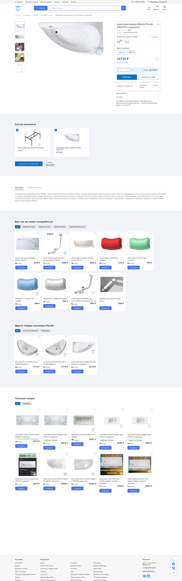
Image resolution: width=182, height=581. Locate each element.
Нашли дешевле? (122, 62)
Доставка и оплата (31, 2)
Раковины (74, 563)
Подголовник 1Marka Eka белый (55, 299)
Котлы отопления (76, 580)
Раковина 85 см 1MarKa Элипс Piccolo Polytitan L (54, 363)
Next (113, 55)
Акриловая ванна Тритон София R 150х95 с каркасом (55, 480)
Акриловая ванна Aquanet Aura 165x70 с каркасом (55, 436)
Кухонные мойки (76, 566)
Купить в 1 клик (148, 77)
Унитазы (43, 571)
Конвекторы (97, 568)
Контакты (65, 2)
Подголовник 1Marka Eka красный (108, 259)
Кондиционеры (98, 571)
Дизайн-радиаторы (99, 566)
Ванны (36, 15)
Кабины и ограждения (47, 580)
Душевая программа (47, 577)
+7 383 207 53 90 (149, 568)
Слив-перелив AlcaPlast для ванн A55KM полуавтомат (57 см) (83, 300)
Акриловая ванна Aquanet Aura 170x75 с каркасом (139, 436)
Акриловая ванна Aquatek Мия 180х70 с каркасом (26, 480)
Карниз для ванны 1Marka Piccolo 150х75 (25, 259)
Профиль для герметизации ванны (109, 300)
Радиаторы (97, 563)
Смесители (43, 574)
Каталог (42, 8)
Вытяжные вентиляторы (101, 574)
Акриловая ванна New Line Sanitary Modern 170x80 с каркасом (109, 481)
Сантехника (27, 15)
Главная (17, 15)
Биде (72, 571)
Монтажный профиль (100, 577)
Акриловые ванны (47, 15)
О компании (19, 2)
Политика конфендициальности (25, 574)
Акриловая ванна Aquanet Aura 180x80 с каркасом (27, 436)
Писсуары (74, 568)
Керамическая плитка (78, 577)
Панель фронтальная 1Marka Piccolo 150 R (82, 259)
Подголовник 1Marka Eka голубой (24, 300)
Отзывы (56, 2)
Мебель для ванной (46, 566)
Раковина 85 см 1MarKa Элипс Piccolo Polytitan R (26, 363)
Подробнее (155, 37)
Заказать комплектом (29, 164)
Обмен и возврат (46, 2)
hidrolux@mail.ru (149, 571)
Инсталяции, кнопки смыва (49, 568)
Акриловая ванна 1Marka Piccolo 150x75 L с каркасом (83, 363)
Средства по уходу (99, 580)
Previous (28, 55)
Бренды (73, 2)
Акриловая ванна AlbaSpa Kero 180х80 (83, 436)
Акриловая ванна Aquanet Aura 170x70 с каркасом (111, 436)
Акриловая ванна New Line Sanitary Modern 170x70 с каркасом (137, 481)
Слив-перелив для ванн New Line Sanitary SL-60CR (54, 259)
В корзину (126, 77)
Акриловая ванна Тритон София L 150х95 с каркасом (83, 480)
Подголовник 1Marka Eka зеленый (136, 259)
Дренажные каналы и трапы (80, 574)
